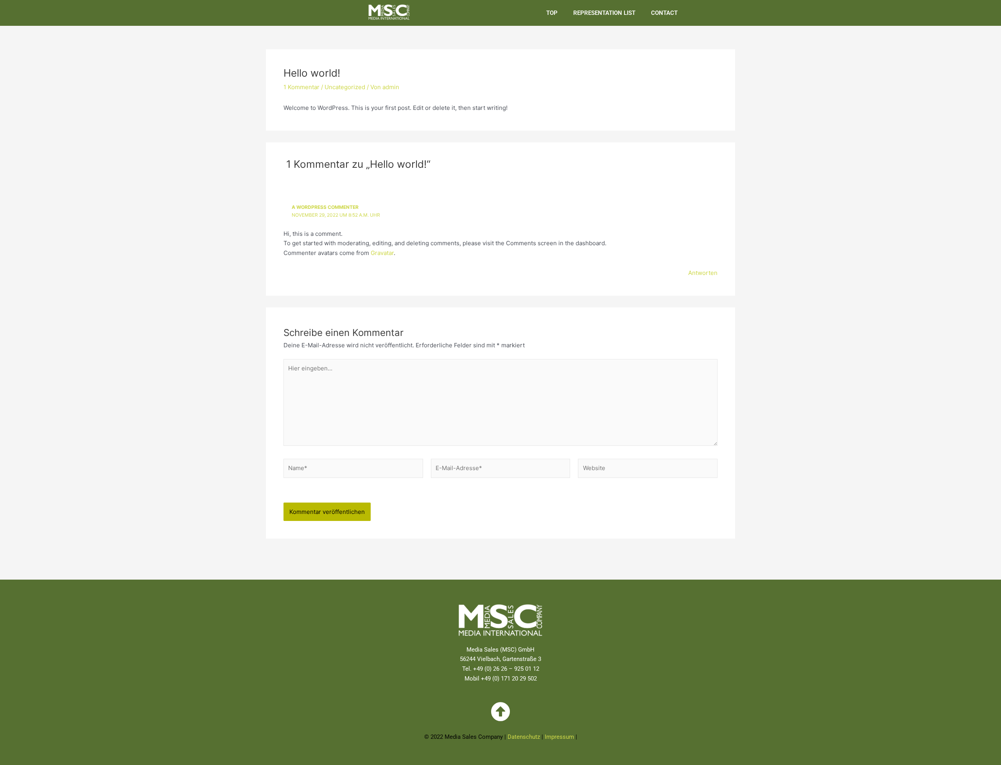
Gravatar (382, 253)
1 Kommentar (301, 87)
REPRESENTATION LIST (604, 12)
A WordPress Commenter (325, 207)
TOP (552, 12)
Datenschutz (524, 736)
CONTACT (664, 12)
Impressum (559, 736)
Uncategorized (345, 87)
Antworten (703, 273)
